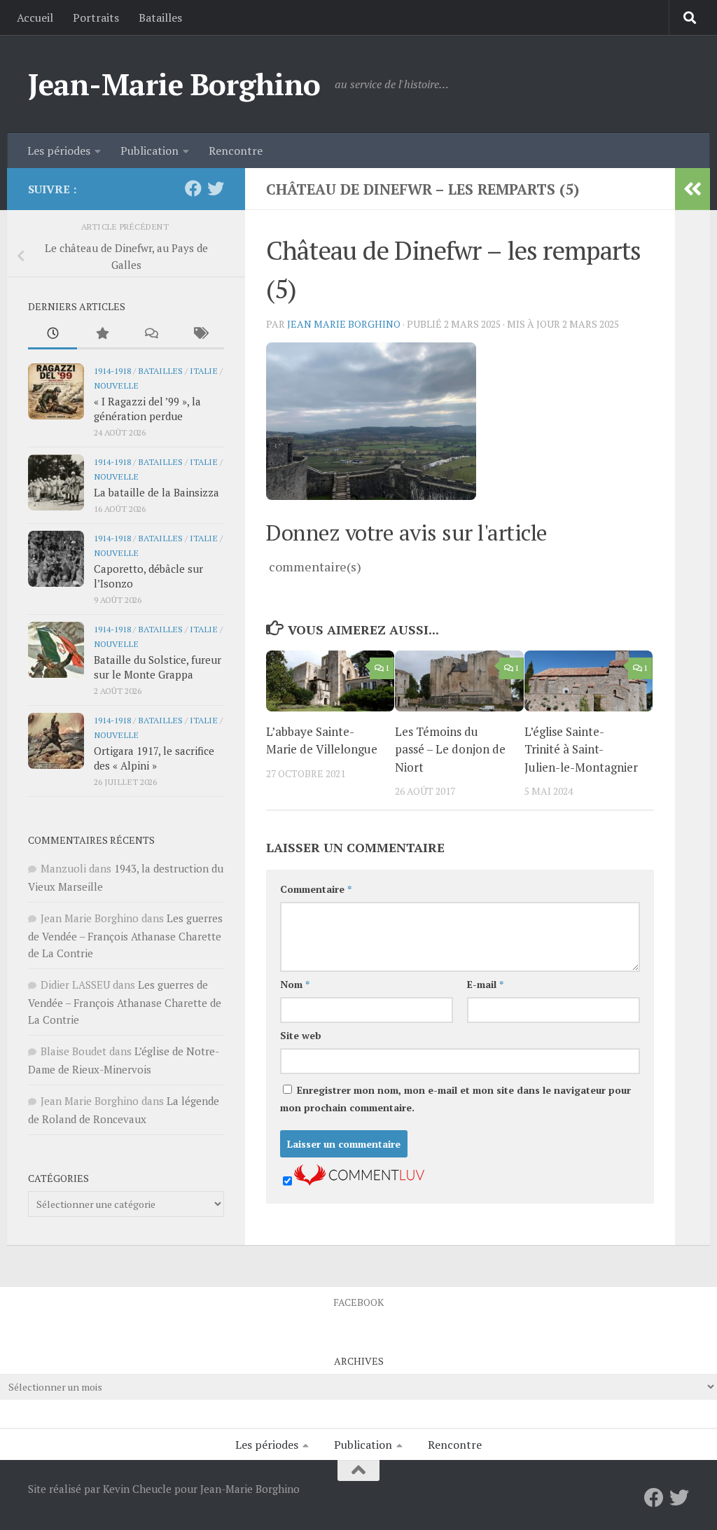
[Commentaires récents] (150, 334)
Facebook (358, 1302)
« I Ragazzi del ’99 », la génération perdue (147, 408)
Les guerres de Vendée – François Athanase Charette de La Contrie (125, 935)
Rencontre (236, 150)
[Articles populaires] (101, 334)
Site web (300, 1035)
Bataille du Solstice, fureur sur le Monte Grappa (157, 667)
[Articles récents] (52, 334)
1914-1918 (112, 370)
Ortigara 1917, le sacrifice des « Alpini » (154, 758)
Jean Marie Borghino (344, 324)
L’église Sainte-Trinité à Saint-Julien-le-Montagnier (581, 749)
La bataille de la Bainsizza (156, 492)
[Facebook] (193, 188)
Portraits (96, 17)
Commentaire (315, 889)
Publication (149, 150)
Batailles (160, 17)
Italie (204, 370)
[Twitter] (215, 188)
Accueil (35, 17)
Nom (294, 984)
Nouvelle (116, 385)
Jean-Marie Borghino (174, 84)
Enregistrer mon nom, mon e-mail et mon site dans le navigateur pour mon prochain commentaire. (455, 1098)
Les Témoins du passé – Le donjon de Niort (450, 749)
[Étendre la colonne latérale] (692, 189)
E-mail (485, 984)
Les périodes (58, 150)
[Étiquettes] (199, 334)
